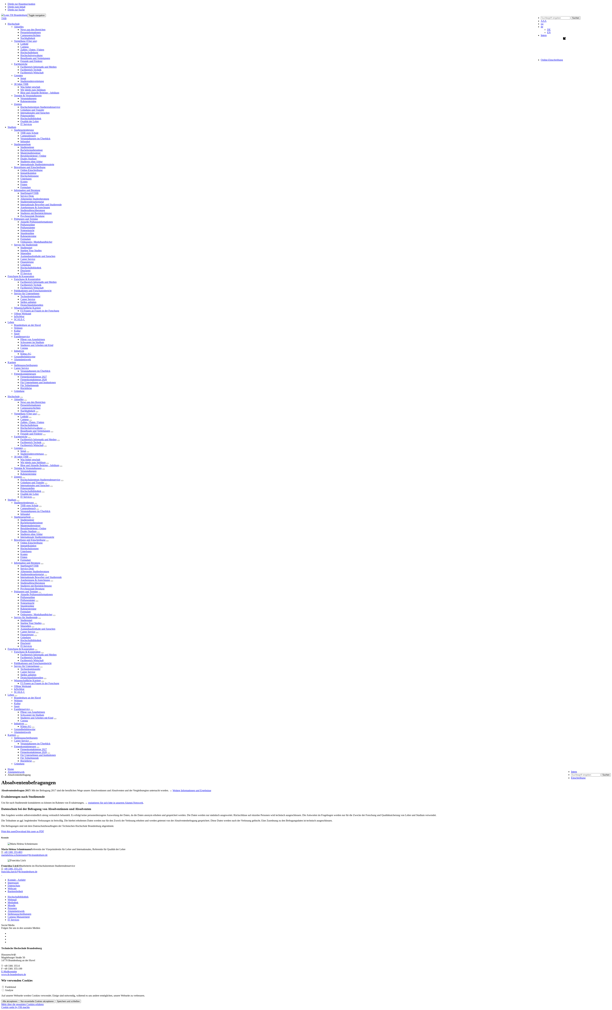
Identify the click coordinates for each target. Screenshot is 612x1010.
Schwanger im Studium (32, 342)
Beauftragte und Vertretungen (35, 58)
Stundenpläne (27, 233)
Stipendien (25, 253)
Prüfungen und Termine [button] (26, 219)
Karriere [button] (12, 362)
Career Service (27, 259)
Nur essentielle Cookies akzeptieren (37, 1001)
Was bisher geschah (30, 87)
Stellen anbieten (28, 302)
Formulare (25, 187)
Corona (24, 348)
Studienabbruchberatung (32, 210)
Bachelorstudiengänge (31, 150)
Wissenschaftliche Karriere (27, 680)
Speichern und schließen (68, 1001)
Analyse (9, 990)
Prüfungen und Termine (26, 591)
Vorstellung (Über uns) (25, 413)
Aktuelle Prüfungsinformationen (36, 221)
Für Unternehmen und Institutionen (38, 382)
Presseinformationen (30, 32)
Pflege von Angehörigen (32, 339)
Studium (12, 499)
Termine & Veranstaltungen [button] (28, 95)
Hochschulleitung (29, 52)
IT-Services (26, 273)
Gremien (18, 448)
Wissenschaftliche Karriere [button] (27, 307)
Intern (544, 35)
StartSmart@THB (29, 193)
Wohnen (18, 328)
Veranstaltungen (28, 98)
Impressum (13, 882)
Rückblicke (26, 388)
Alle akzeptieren (10, 1001)
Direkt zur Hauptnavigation (21, 4)
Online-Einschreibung (31, 170)
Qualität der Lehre (29, 121)
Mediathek (13, 902)
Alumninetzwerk (22, 359)
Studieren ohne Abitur (31, 161)
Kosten (24, 181)
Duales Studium (28, 158)
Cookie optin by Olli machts (15, 1007)
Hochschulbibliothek (30, 118)
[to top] (1, 874)
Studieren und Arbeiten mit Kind (36, 345)
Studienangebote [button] (22, 144)
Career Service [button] (21, 368)
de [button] (542, 26)
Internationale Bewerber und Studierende (41, 204)
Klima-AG (25, 353)
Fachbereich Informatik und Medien (38, 67)
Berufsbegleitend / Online (33, 155)
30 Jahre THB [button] (21, 84)
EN (549, 32)
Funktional (10, 987)
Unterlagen (26, 178)
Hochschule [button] (14, 23)
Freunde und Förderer (31, 61)
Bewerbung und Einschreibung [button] (29, 167)
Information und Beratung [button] (27, 190)
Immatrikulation (28, 173)
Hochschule (14, 396)
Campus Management (19, 916)
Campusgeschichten (30, 35)
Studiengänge (27, 147)
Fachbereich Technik (30, 69)
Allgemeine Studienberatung (34, 198)
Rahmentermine (28, 101)
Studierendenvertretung (32, 81)
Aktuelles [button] (19, 26)
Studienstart (26, 247)
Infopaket (25, 141)
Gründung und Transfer (32, 110)
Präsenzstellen (27, 115)
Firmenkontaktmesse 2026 (33, 379)
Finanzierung (27, 262)
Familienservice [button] (22, 336)
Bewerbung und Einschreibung (29, 540)
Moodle (11, 905)
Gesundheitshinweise (24, 356)
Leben (11, 694)
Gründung (25, 264)
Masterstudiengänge (30, 153)
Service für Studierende (26, 617)
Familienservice (22, 709)
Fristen (23, 184)
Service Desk (27, 196)
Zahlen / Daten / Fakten (32, 49)
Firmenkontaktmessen (25, 746)
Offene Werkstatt (22, 313)
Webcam (12, 888)
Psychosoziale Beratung (32, 216)
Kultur (17, 330)
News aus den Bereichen (32, 29)
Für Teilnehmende (29, 385)
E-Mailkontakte (9, 971)
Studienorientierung (24, 502)
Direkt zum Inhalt (16, 6)
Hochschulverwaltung (31, 55)
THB (4, 18)
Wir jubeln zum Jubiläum (33, 89)
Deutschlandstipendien (31, 305)
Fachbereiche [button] (20, 64)
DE (549, 29)
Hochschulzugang (29, 176)
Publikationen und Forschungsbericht (32, 290)
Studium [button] (12, 127)
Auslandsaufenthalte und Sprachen (37, 256)
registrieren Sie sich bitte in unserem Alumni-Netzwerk (115, 802)
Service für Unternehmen (26, 666)
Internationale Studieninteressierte (37, 164)
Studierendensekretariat (32, 201)
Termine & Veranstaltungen (28, 468)
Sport (16, 333)
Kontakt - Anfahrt (17, 880)
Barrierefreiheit (15, 891)
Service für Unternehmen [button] (26, 293)
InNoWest (19, 316)
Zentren (18, 476)
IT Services (26, 124)
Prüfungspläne (27, 224)
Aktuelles (19, 399)
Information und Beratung (27, 563)
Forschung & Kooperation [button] (21, 276)
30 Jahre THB (21, 456)
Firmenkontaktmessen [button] (25, 373)
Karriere (12, 735)
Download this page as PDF (30, 831)
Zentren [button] (18, 104)
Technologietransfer (30, 296)
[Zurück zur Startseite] (14, 15)
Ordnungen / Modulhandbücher (36, 242)
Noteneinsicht (27, 230)
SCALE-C (19, 319)
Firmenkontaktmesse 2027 (33, 376)
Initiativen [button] (19, 351)
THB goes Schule (29, 132)
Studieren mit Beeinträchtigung (36, 213)
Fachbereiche (20, 436)
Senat (23, 78)
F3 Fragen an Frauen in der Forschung (39, 310)
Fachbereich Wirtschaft (32, 72)
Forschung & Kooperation (21, 649)
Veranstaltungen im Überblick (35, 138)
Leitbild (24, 44)
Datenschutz (14, 885)
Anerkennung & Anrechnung (35, 207)
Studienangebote (22, 517)
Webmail (12, 899)
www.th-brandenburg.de (13, 974)
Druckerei (25, 270)
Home (11, 769)
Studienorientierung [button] (24, 130)
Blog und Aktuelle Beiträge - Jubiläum (39, 92)
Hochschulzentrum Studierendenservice (40, 107)
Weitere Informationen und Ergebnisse (192, 790)
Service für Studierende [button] (26, 244)
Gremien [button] (18, 75)
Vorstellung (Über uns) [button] (25, 41)
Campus (24, 46)
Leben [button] (11, 322)
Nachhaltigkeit (27, 38)
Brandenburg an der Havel (27, 325)
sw (542, 23)
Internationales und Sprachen (35, 112)
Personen (12, 908)
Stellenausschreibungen (26, 365)
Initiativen (19, 723)
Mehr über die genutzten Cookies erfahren (22, 1004)
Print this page (8, 831)
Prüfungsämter (27, 227)
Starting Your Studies (31, 250)
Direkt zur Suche (16, 9)
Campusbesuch (28, 135)
